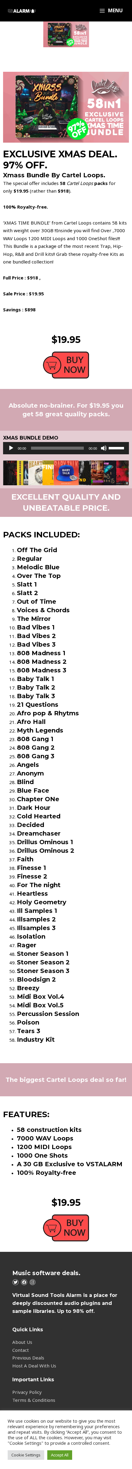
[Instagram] (32, 1282)
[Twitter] (15, 1282)
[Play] (11, 448)
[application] (66, 448)
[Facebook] (24, 1282)
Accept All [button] (59, 1455)
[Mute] (104, 448)
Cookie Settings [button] (26, 1455)
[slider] (117, 447)
